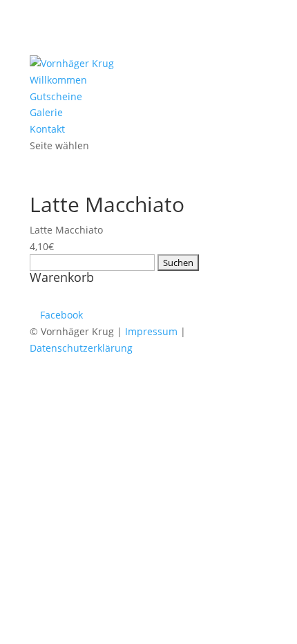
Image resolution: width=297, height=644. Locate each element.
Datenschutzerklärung (81, 347)
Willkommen (58, 79)
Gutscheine (56, 96)
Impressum (151, 331)
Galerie (46, 112)
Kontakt (47, 128)
